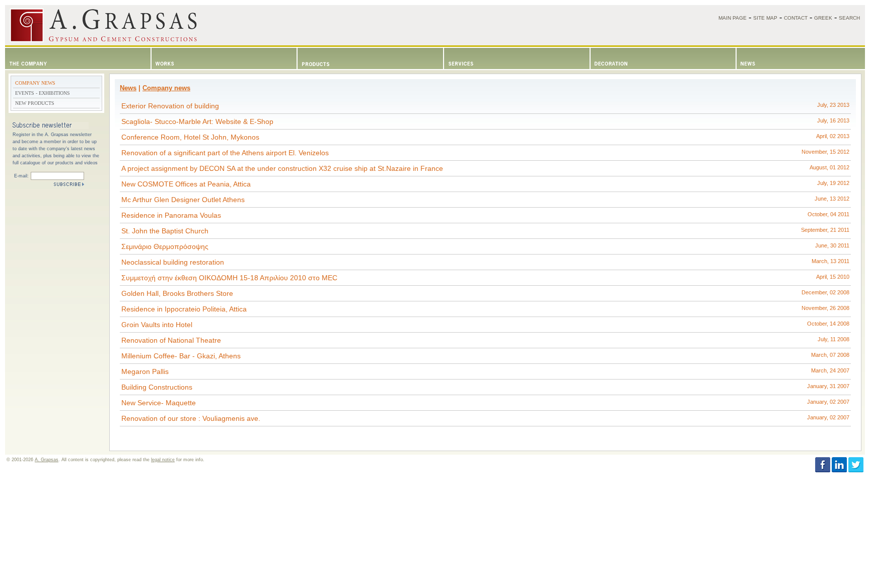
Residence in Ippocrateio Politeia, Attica (485, 309)
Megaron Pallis (485, 371)
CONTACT (796, 18)
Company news (166, 88)
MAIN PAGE (732, 18)
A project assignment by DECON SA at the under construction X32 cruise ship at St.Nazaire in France (485, 168)
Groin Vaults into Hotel (485, 325)
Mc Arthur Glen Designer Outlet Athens (485, 200)
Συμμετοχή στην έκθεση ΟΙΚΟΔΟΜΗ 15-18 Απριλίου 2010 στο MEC (485, 278)
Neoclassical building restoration (485, 262)
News (128, 88)
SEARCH (849, 18)
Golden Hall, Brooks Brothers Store (485, 293)
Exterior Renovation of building (485, 106)
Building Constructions (485, 387)
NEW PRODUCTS (34, 103)
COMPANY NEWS (35, 83)
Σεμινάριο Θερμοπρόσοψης (485, 246)
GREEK (823, 18)
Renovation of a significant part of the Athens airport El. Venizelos (485, 153)
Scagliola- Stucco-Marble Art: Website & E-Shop (485, 121)
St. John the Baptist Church (485, 231)
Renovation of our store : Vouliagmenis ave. (485, 418)
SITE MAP (765, 18)
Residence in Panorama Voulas (485, 215)
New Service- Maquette (485, 403)
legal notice (163, 459)
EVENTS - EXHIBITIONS (42, 93)
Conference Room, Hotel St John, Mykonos (485, 137)
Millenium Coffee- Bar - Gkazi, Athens (485, 356)
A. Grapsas (46, 459)
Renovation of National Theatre (485, 340)
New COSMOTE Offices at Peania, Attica (485, 184)
